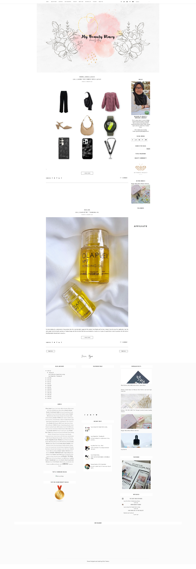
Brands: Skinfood (55, 452)
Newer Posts (50, 351)
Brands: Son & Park (57, 454)
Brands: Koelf (61, 432)
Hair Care (87, 209)
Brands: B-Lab (49, 412)
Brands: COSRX (56, 417)
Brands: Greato (70, 425)
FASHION (95, 1)
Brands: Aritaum (68, 410)
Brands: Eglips (64, 423)
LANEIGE (65, 464)
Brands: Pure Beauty (49, 447)
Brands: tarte (59, 464)
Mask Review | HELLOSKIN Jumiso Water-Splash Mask (133, 385)
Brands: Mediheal (58, 439)
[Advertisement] (87, 196)
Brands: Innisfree (53, 430)
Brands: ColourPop (52, 419)
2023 (48, 380)
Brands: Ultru (58, 460)
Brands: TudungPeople (50, 460)
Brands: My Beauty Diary (51, 441)
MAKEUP (75, 1)
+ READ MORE (87, 173)
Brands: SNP (48, 450)
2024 (48, 378)
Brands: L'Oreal (59, 434)
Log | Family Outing (95, 455)
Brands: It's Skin (60, 430)
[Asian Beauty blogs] (59, 501)
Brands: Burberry (49, 417)
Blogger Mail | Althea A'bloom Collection (140, 183)
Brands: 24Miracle (61, 408)
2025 (48, 370)
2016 (48, 393)
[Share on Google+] (61, 178)
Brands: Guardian (49, 427)
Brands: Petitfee (62, 445)
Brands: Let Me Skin (60, 436)
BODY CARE (81, 1)
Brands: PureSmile (57, 447)
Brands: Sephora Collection (64, 451)
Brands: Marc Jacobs (61, 438)
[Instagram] (127, 1)
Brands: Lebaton (54, 436)
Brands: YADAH (53, 461)
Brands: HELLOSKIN (66, 427)
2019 (48, 387)
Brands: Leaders (65, 434)
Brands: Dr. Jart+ (65, 421)
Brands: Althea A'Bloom (60, 410)
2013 (48, 398)
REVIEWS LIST (88, 1)
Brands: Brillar (69, 416)
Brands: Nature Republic (64, 443)
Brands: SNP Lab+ (54, 450)
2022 (48, 381)
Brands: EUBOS (58, 423)
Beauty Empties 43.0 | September (98, 464)
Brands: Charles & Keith (87, 76)
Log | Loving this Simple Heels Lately (87, 79)
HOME (47, 1)
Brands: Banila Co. (57, 412)
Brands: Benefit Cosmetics (63, 414)
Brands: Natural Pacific (54, 443)
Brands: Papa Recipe (55, 445)
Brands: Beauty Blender (65, 412)
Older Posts (123, 351)
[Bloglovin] (133, 1)
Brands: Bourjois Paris (61, 416)
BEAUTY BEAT (54, 1)
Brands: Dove (51, 421)
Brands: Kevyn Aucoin (55, 432)
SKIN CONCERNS (68, 1)
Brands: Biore (53, 416)
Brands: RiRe (64, 449)
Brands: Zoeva (59, 462)
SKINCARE (61, 1)
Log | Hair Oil (123, 449)
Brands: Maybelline (49, 439)
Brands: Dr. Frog (58, 421)
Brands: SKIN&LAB (70, 449)
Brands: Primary (69, 445)
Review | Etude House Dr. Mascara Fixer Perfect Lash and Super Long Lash (136, 390)
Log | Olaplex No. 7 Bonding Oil (87, 212)
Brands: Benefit (55, 414)
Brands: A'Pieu (68, 408)
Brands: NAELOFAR (60, 441)
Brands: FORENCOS (53, 425)
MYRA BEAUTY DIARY (136, 504)
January (51, 372)
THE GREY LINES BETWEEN (136, 498)
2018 (48, 389)
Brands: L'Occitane (52, 434)
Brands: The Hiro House (53, 458)
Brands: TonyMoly (70, 458)
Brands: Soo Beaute (66, 454)
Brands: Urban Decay (65, 460)
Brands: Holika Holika (66, 428)
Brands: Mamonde (53, 438)
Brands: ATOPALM (52, 410)
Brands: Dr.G (52, 423)
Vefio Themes (105, 561)
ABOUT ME (101, 1)
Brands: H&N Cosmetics (58, 427)
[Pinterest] (130, 1)
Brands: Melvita (65, 439)
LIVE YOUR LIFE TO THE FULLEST (136, 510)
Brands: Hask (52, 428)
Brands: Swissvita (54, 456)
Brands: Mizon (71, 439)
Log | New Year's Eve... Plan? (97, 445)
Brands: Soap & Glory (65, 452)
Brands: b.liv (71, 462)
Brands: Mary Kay (69, 438)
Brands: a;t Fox (65, 461)
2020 (48, 385)
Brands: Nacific (67, 441)
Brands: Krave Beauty (69, 432)
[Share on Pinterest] (57, 178)
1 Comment (124, 178)
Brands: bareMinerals (51, 464)
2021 (48, 383)
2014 (48, 396)
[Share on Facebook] (52, 178)
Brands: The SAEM (62, 458)
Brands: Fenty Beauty (62, 425)
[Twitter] (124, 1)
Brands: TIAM (60, 456)
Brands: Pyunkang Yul (65, 447)
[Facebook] (121, 1)
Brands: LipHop (67, 436)
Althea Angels (49, 408)
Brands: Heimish (58, 428)
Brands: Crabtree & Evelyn (62, 419)
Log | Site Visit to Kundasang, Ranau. (132, 501)
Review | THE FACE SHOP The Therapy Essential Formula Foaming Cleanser (136, 411)
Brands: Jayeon (66, 430)
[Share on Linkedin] (59, 178)
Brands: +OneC (54, 408)
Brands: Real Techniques (56, 449)
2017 (48, 391)
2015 (48, 394)
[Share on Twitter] (54, 178)
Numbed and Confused (129, 513)
